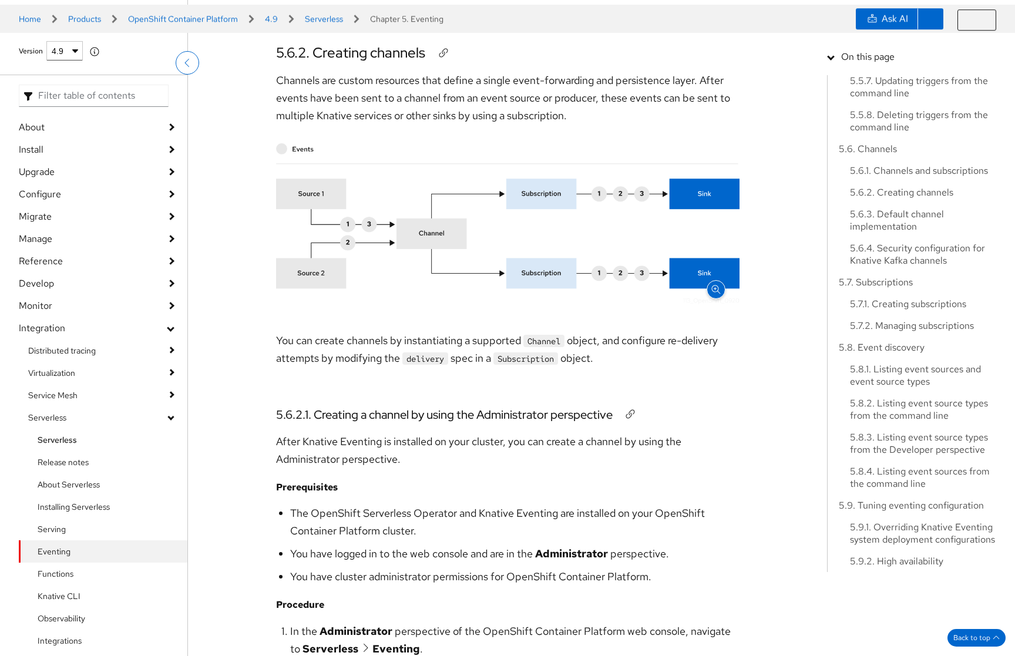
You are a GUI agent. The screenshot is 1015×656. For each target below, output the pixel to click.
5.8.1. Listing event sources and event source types (915, 375)
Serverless (47, 488)
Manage (35, 309)
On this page (868, 57)
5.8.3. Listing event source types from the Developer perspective (919, 443)
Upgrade (37, 242)
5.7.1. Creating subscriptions (908, 304)
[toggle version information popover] (94, 122)
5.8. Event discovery (882, 347)
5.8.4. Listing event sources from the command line (920, 477)
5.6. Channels (868, 149)
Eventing (54, 622)
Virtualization (51, 443)
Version (31, 121)
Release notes (63, 532)
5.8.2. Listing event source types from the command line (919, 409)
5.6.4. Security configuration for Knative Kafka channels (917, 254)
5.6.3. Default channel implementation (897, 220)
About (32, 197)
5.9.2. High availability (896, 561)
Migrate (35, 287)
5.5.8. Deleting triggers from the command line (919, 121)
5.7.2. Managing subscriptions (912, 325)
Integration (42, 398)
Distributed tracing (62, 421)
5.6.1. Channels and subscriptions (919, 170)
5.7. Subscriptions (876, 282)
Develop (36, 354)
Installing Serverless (74, 577)
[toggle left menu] (187, 91)
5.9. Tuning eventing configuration (911, 505)
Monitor (35, 376)
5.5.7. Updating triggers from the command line (919, 87)
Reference (41, 331)
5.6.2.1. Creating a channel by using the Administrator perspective (444, 443)
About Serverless (69, 555)
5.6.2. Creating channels (350, 81)
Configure (40, 264)
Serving (52, 599)
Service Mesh (53, 465)
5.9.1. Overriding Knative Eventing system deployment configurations (922, 533)
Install (31, 220)
